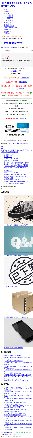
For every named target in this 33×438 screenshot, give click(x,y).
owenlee (11, 47)
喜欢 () (3, 147)
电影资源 (10, 15)
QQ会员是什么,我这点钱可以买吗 (14, 183)
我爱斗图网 (12, 143)
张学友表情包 (8, 31)
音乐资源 (10, 18)
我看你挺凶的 (8, 171)
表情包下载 (7, 22)
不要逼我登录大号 (11, 42)
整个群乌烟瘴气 (5, 150)
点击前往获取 (25, 78)
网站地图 (9, 432)
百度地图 (3, 432)
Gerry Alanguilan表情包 (10, 27)
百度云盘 (18, 118)
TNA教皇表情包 (9, 26)
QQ (2, 148)
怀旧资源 (6, 33)
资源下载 (6, 13)
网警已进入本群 (9, 178)
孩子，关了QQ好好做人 (11, 172)
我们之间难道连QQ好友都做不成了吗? (15, 176)
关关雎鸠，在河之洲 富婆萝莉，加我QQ (16, 174)
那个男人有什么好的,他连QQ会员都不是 (16, 181)
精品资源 (10, 20)
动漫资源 (10, 17)
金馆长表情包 (8, 24)
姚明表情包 (7, 29)
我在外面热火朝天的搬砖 (11, 180)
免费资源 (6, 11)
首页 (5, 9)
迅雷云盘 (24, 118)
